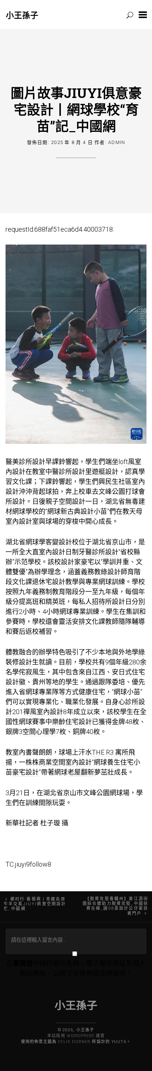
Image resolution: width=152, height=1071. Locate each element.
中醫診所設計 (65, 471)
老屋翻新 (81, 772)
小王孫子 (22, 15)
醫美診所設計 (25, 462)
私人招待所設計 (102, 601)
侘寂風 (29, 672)
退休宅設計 (48, 582)
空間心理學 (39, 731)
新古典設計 (77, 511)
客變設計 (58, 542)
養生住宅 (120, 762)
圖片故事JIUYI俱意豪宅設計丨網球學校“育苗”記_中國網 (76, 109)
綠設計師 (114, 572)
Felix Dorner (74, 1041)
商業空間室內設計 (65, 762)
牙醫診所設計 (98, 552)
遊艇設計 (105, 471)
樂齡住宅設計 (72, 722)
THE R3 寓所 (110, 752)
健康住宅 (92, 692)
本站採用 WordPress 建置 (75, 1035)
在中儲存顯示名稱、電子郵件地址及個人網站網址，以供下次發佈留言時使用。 (76, 968)
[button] (143, 14)
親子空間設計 (65, 501)
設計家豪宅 (77, 562)
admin (116, 142)
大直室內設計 (45, 552)
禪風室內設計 (43, 712)
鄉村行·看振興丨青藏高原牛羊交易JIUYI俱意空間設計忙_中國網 (35, 904)
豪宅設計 (25, 772)
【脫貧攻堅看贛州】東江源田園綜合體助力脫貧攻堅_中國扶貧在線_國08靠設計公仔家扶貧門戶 (115, 906)
